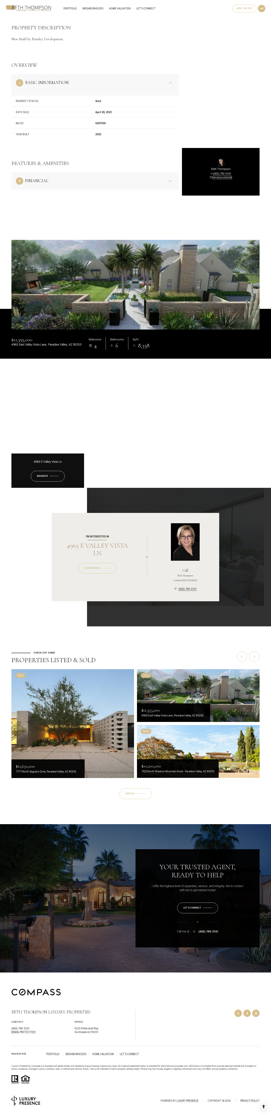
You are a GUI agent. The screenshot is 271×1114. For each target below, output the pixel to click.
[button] (197, 908)
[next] (254, 656)
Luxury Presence (188, 1100)
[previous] (242, 656)
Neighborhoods (93, 8)
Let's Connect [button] (129, 1054)
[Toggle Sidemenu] (261, 8)
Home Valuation (120, 8)
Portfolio (70, 8)
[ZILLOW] (256, 1013)
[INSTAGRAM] (238, 1013)
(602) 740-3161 (244, 8)
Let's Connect (146, 8)
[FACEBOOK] (247, 1013)
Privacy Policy (250, 1100)
